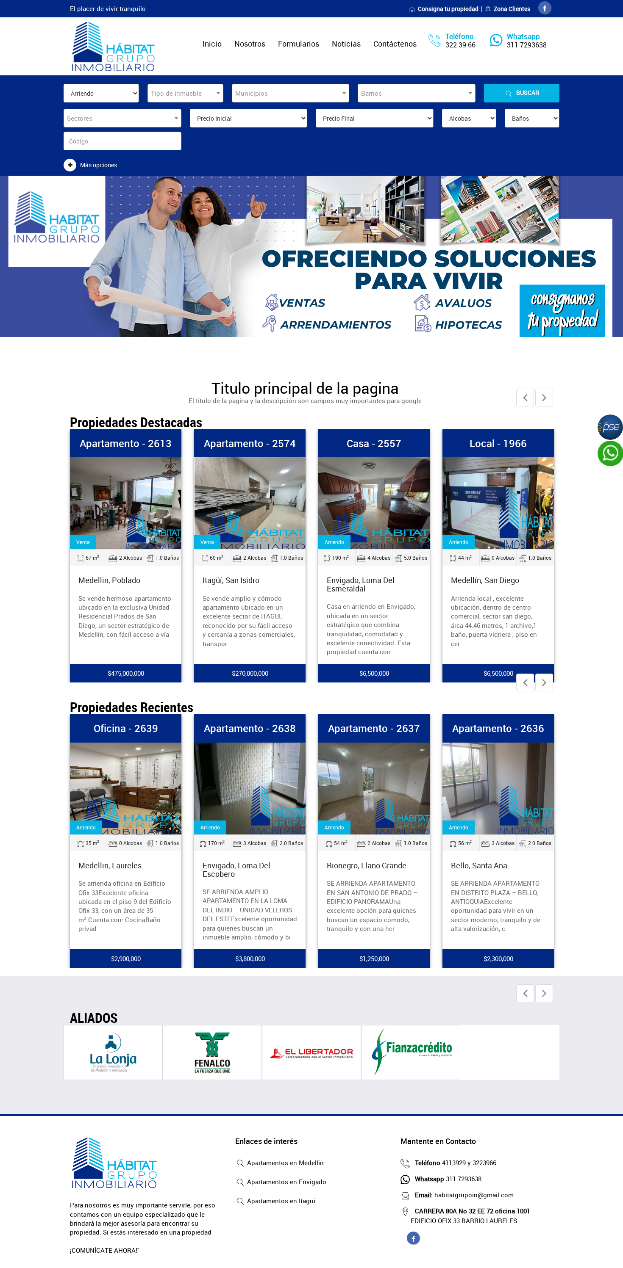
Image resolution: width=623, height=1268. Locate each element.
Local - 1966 (498, 443)
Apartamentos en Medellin (284, 1162)
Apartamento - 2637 (374, 728)
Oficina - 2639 (126, 728)
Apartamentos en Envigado (285, 1181)
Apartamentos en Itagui (280, 1200)
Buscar (527, 92)
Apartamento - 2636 (498, 728)
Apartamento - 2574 (250, 443)
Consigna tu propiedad (448, 9)
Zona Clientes (512, 9)
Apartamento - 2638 (250, 728)
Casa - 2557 (374, 443)
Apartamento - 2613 (126, 443)
